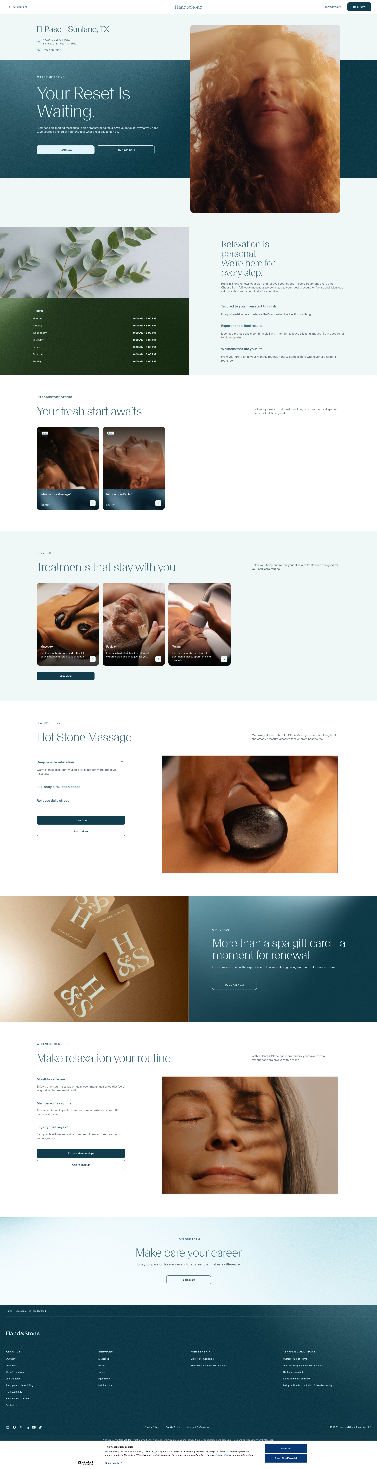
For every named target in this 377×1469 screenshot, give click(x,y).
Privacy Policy (151, 1427)
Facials (102, 1365)
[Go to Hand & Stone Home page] (188, 7)
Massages (103, 1358)
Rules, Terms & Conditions (296, 1378)
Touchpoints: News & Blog (19, 1385)
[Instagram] (7, 1427)
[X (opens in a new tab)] (21, 1427)
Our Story (11, 1358)
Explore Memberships (202, 1358)
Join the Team (13, 1378)
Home (9, 1310)
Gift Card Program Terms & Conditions (303, 1365)
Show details (112, 1463)
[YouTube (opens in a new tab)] (34, 1427)
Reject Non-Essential (286, 1458)
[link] (68, 468)
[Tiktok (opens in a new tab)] (40, 1427)
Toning (101, 1372)
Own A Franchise (15, 1372)
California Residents (293, 1372)
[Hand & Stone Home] (23, 1333)
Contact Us (11, 1405)
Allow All (285, 1448)
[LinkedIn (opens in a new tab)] (27, 1427)
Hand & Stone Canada (17, 1398)
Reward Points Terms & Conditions (209, 1365)
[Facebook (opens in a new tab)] (14, 1427)
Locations (11, 1365)
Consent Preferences (198, 1427)
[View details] (93, 503)
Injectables (104, 1378)
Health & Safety (14, 1392)
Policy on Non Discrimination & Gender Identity (307, 1385)
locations (21, 1310)
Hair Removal (105, 1385)
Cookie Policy (173, 1427)
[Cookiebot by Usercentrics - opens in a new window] (86, 1463)
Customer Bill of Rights (295, 1358)
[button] (81, 761)
